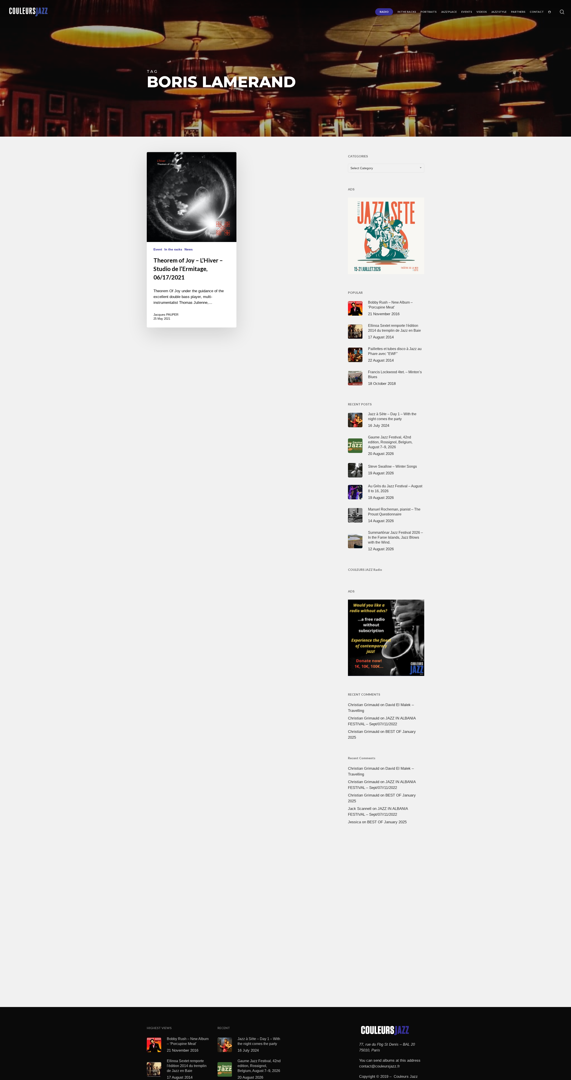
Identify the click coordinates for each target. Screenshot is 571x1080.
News (188, 249)
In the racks (173, 249)
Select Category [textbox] (361, 168)
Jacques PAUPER (165, 314)
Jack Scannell (359, 809)
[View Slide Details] (386, 235)
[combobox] (386, 168)
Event (157, 249)
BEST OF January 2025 (387, 822)
